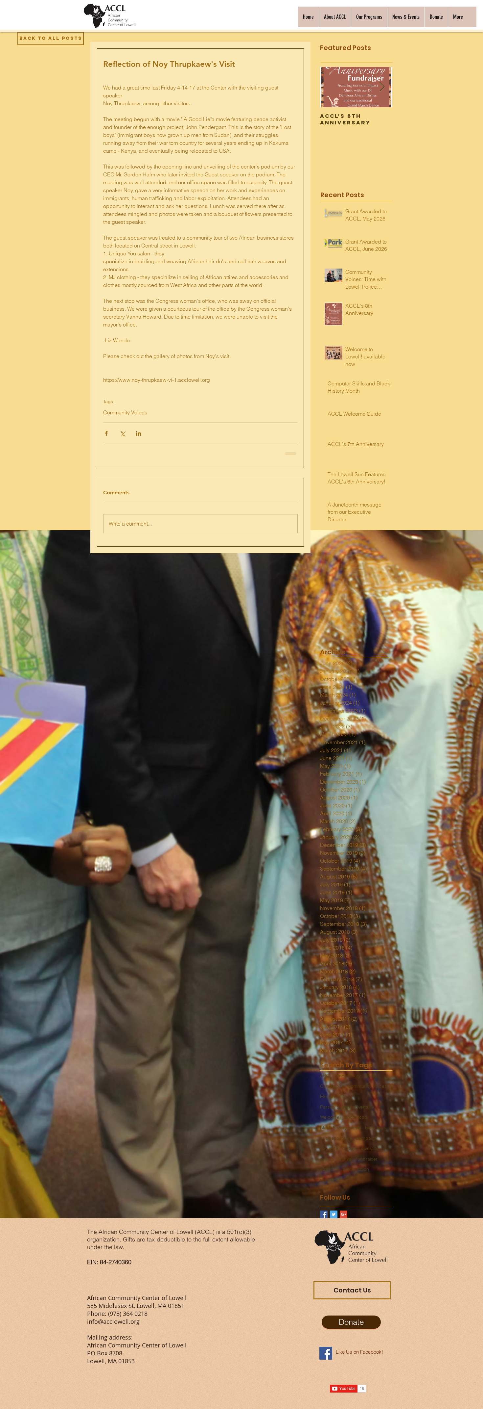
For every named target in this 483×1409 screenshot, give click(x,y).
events (327, 1163)
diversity (369, 1153)
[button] (335, 17)
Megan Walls (333, 1101)
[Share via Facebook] (106, 433)
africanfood (355, 1121)
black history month (340, 1132)
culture (349, 1153)
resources (330, 1184)
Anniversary (348, 1080)
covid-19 (329, 1153)
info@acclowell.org (113, 1326)
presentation (356, 1173)
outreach (329, 1173)
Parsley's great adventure (347, 1111)
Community (332, 1090)
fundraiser (367, 1163)
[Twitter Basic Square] (333, 1218)
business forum (336, 1142)
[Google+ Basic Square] (343, 1218)
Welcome (329, 1121)
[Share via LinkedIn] (138, 433)
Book (370, 1080)
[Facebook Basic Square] (324, 1218)
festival (345, 1163)
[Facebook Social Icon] (325, 1357)
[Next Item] (382, 87)
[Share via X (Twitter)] (122, 433)
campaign (367, 1142)
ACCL (326, 1080)
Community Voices (125, 412)
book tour (375, 1132)
